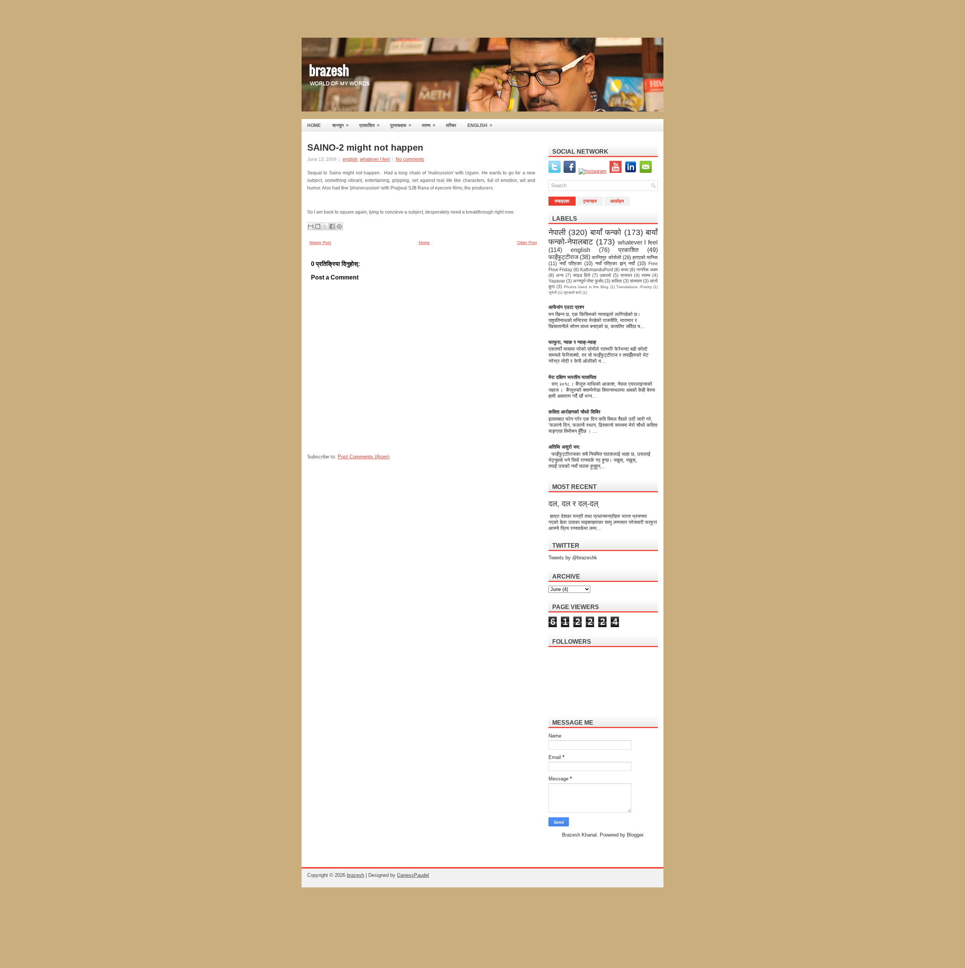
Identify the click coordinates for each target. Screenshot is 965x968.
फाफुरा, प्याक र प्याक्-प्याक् (572, 342)
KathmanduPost (596, 269)
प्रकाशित (369, 125)
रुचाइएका (562, 201)
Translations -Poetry (633, 287)
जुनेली (552, 292)
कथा (624, 269)
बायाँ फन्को (605, 232)
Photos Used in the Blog (586, 287)
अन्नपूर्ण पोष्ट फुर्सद (588, 280)
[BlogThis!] (318, 226)
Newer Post (320, 242)
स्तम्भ (428, 125)
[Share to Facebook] (332, 226)
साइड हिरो (581, 275)
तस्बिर (451, 125)
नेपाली (557, 232)
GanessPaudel (413, 875)
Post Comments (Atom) (363, 457)
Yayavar (556, 280)
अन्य (560, 275)
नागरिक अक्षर (647, 269)
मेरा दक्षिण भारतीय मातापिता (572, 377)
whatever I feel (375, 159)
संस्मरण (636, 280)
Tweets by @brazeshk (572, 557)
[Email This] (310, 226)
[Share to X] (325, 226)
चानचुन (340, 125)
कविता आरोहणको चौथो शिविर (574, 412)
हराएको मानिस (645, 257)
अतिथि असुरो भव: (564, 447)
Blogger (635, 835)
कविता (616, 280)
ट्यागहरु (590, 201)
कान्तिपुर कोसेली (606, 257)
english (350, 159)
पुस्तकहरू (400, 125)
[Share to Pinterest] (339, 226)
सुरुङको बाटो (572, 292)
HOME (314, 125)
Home (424, 242)
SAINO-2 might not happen (365, 147)
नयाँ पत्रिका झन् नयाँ (615, 263)
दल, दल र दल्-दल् (573, 503)
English (479, 125)
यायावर (626, 275)
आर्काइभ (617, 201)
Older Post (527, 242)
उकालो (605, 275)
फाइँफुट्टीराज (563, 257)
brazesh (329, 69)
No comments (410, 159)
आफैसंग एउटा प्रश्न (566, 307)
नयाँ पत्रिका (570, 263)
